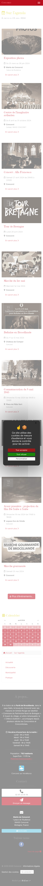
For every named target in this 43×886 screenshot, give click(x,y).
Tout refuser (21, 454)
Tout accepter (21, 450)
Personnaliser (21, 459)
